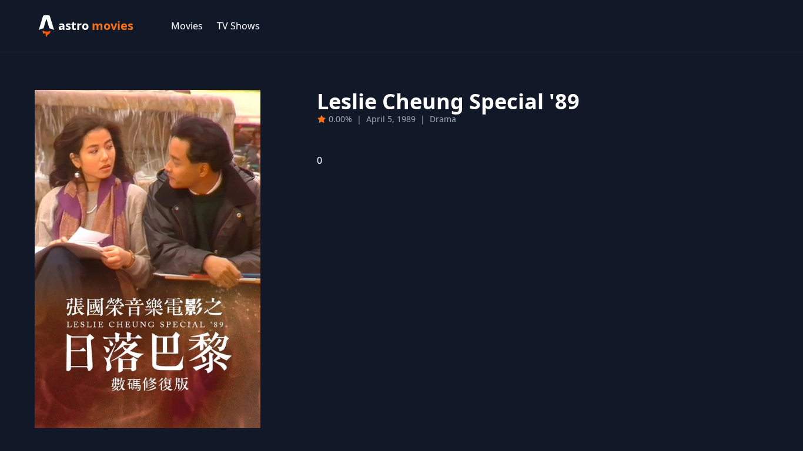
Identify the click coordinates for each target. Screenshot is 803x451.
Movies (187, 25)
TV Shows (238, 25)
